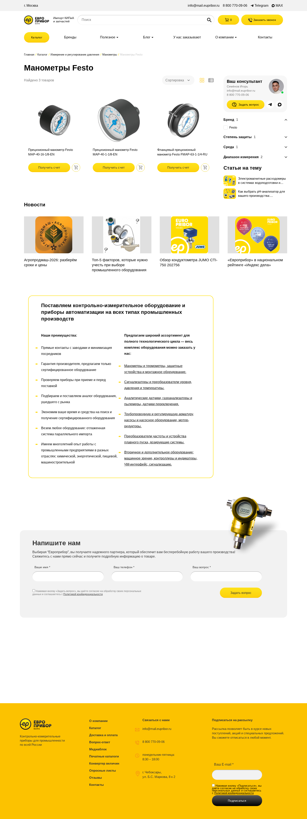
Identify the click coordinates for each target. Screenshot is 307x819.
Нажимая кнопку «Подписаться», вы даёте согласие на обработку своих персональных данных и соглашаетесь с (236, 789)
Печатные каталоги (104, 756)
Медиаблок (98, 749)
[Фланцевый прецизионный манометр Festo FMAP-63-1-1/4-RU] (183, 133)
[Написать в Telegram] (270, 105)
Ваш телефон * (124, 567)
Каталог (36, 37)
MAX (279, 5)
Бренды (70, 37)
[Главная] (36, 19)
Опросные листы (102, 770)
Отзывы (95, 777)
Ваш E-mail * (223, 764)
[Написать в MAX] (280, 105)
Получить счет (49, 167)
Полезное (107, 37)
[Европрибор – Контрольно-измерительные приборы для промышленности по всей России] (43, 724)
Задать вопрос (248, 104)
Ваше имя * (42, 567)
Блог (146, 37)
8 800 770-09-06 (235, 5)
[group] (54, 242)
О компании (224, 37)
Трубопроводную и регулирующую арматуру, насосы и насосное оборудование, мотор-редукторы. (159, 420)
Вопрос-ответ (99, 742)
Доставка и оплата (103, 735)
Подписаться (237, 800)
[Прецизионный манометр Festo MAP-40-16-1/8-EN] (54, 133)
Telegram (261, 5)
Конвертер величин (104, 763)
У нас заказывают (187, 37)
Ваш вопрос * (202, 567)
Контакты (265, 37)
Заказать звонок (264, 19)
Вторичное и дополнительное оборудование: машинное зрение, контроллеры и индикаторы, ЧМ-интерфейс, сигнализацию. (160, 458)
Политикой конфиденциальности (83, 594)
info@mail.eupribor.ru (203, 5)
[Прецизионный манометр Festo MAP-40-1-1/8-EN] (119, 133)
